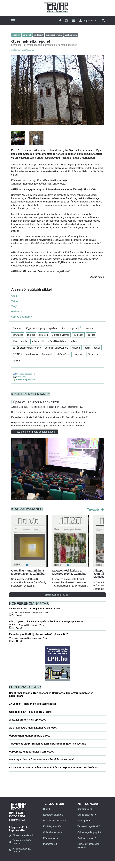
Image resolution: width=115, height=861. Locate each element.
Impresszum (49, 844)
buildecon (78, 335)
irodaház (74, 341)
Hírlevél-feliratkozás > (59, 595)
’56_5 (14, 296)
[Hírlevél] (73, 21)
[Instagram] (66, 21)
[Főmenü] (13, 21)
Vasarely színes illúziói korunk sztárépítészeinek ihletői (42, 759)
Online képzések (51, 832)
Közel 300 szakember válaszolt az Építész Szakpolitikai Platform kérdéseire (54, 767)
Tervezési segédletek (88, 826)
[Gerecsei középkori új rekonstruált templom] (57, 90)
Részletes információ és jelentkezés (35, 431)
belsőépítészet (63, 354)
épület (24, 341)
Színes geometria (21, 316)
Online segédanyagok (88, 832)
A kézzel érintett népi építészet (27, 719)
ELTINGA (17, 354)
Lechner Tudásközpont (56, 348)
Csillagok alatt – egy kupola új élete (30, 711)
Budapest (17, 328)
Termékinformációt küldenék (21, 842)
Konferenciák (84, 809)
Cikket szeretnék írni (22, 835)
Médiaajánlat (50, 838)
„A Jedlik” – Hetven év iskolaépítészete (32, 703)
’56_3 (14, 306)
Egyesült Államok (60, 335)
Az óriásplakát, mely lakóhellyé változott (33, 727)
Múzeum (76, 348)
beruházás (17, 335)
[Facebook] (60, 21)
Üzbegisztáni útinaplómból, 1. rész (29, 735)
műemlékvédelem (57, 341)
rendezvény (32, 354)
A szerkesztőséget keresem (21, 850)
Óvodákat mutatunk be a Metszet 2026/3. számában (28, 572)
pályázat (73, 328)
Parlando (16, 311)
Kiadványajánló (51, 826)
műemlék (79, 354)
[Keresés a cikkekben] (103, 21)
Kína (14, 341)
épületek (43, 335)
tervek (97, 348)
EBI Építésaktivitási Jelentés (26, 348)
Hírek (46, 809)
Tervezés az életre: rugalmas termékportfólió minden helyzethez (47, 743)
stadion (16, 360)
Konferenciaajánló (52, 815)
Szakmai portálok (86, 838)
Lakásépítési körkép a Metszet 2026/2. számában (69, 572)
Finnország (93, 354)
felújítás (31, 335)
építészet (53, 328)
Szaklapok (82, 820)
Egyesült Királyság (35, 328)
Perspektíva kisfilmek (54, 820)
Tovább (93, 509)
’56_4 (14, 301)
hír (63, 328)
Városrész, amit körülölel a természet (31, 751)
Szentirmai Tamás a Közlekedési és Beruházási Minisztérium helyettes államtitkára (51, 694)
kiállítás (91, 335)
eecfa (87, 348)
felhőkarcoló (38, 341)
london (89, 328)
